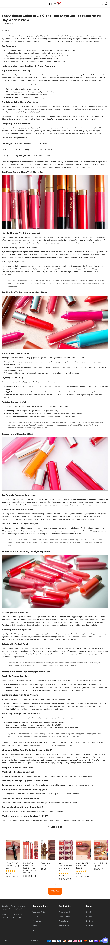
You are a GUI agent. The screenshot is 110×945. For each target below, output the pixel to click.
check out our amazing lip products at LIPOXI (39, 745)
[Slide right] (59, 884)
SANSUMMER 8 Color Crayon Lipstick (83, 865)
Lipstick (89, 917)
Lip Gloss (89, 921)
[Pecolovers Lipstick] (48, 850)
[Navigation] (3, 4)
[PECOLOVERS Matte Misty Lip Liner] (13, 850)
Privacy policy (64, 926)
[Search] (102, 4)
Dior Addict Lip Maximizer (33, 237)
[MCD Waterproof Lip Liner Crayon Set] (66, 850)
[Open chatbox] (105, 940)
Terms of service (65, 912)
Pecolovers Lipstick (46, 864)
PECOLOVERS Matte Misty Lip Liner (12, 865)
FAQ (34, 930)
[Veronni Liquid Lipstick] (101, 850)
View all (55, 891)
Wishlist (35, 926)
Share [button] (6, 30)
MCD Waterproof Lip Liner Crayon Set (65, 866)
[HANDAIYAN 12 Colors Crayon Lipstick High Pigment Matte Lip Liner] (30, 850)
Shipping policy (64, 917)
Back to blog (56, 827)
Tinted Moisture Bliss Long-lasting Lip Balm (36, 167)
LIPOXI (88, 912)
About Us (35, 917)
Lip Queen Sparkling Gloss (88, 637)
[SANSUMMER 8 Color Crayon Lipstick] (83, 850)
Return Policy (64, 921)
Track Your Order (38, 912)
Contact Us (36, 921)
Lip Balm (89, 926)
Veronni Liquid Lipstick (100, 864)
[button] (105, 3)
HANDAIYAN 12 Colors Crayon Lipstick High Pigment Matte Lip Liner (30, 868)
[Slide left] (50, 884)
